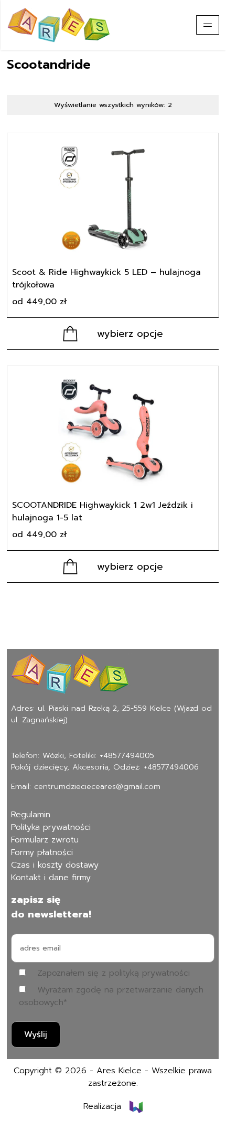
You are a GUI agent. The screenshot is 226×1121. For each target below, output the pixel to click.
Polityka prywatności (51, 827)
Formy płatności (42, 852)
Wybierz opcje (130, 333)
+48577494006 (171, 767)
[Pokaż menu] (207, 25)
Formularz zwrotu (45, 840)
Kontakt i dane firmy (51, 877)
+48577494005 (127, 755)
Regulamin (30, 814)
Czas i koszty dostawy (55, 865)
